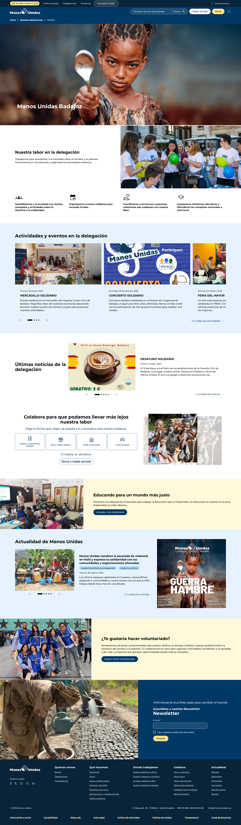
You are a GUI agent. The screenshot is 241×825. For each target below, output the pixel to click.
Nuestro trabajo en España (146, 785)
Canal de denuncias (221, 817)
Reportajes (216, 776)
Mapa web (76, 817)
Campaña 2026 (105, 3)
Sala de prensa (218, 790)
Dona (218, 11)
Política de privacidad (128, 817)
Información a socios (20, 817)
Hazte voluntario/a (182, 781)
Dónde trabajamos (145, 767)
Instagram (21, 783)
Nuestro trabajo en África (145, 772)
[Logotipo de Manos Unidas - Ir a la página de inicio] (25, 13)
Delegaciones (69, 3)
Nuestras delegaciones (31, 20)
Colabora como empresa (185, 790)
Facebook (11, 783)
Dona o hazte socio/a (76, 461)
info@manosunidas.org (219, 808)
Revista (214, 794)
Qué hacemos (98, 767)
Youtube (27, 783)
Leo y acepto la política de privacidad (176, 732)
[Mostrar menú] (228, 11)
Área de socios (222, 3)
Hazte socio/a (200, 11)
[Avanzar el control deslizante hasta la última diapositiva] (19, 320)
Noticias (215, 772)
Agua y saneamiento (99, 781)
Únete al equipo (51, 3)
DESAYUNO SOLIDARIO (147, 366)
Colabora (180, 767)
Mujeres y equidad (98, 785)
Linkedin (33, 783)
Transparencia (61, 781)
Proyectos (86, 3)
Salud (92, 776)
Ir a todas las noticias (208, 394)
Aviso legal (99, 817)
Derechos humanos (98, 790)
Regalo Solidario (181, 794)
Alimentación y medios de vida (104, 794)
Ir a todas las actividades (206, 321)
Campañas (216, 785)
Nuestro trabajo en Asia (144, 781)
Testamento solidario (184, 785)
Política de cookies (162, 817)
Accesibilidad (50, 817)
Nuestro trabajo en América (146, 776)
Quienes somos (65, 767)
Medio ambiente (97, 798)
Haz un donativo (182, 772)
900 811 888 (17, 3)
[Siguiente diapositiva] (47, 320)
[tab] (30, 320)
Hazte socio (179, 776)
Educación (94, 772)
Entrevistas (216, 781)
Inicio (13, 20)
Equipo (58, 772)
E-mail (157, 720)
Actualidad (218, 767)
